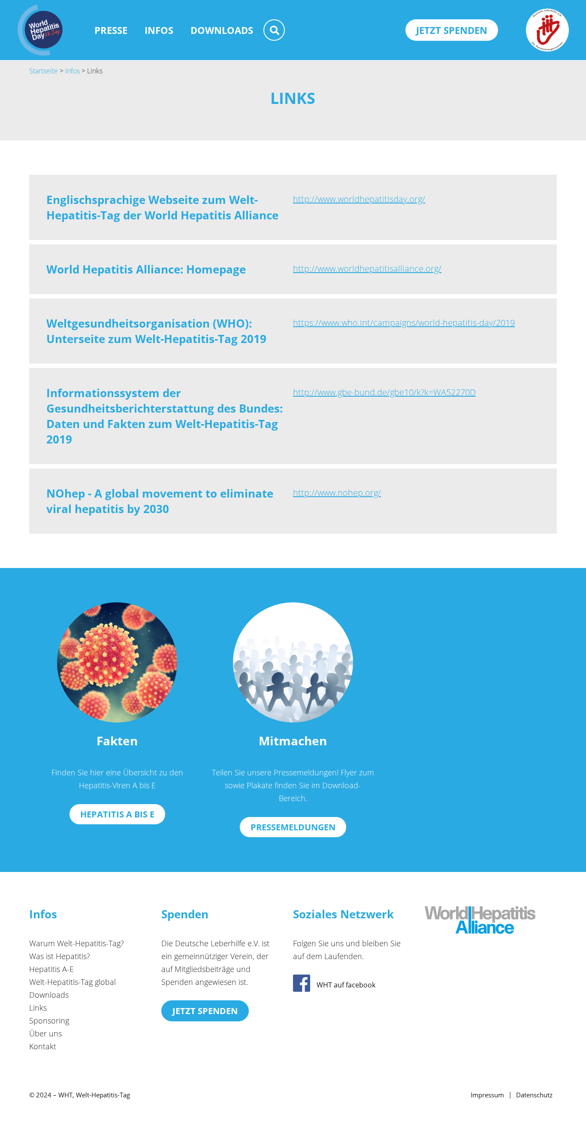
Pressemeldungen (293, 827)
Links (38, 1007)
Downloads (221, 30)
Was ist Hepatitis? (59, 956)
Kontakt (42, 1046)
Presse (110, 30)
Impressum (487, 1094)
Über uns (45, 1033)
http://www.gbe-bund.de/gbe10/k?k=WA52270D (384, 392)
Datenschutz (534, 1094)
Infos (159, 30)
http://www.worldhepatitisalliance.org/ (367, 268)
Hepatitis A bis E (117, 814)
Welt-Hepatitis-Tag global (72, 982)
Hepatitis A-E (51, 969)
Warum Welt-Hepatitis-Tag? (76, 943)
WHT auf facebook (346, 985)
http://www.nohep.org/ (337, 492)
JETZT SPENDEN (451, 30)
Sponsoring (49, 1020)
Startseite (43, 71)
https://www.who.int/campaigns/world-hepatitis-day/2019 (404, 322)
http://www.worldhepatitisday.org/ (359, 199)
